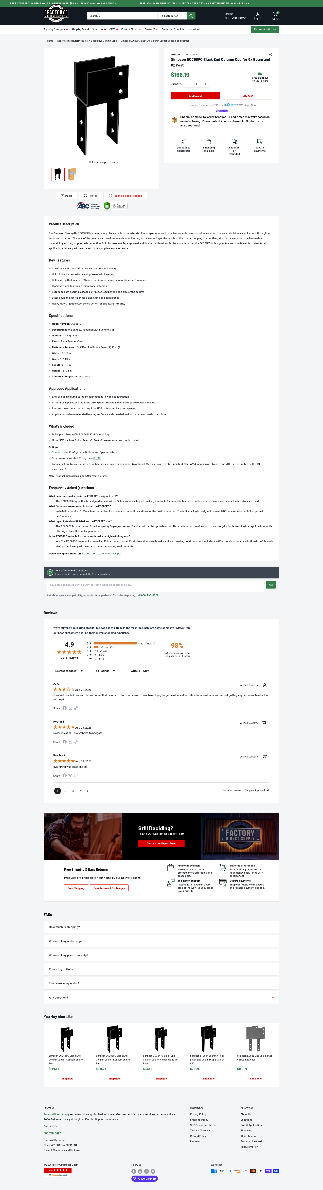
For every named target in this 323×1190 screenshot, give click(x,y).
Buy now (248, 95)
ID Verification (249, 1135)
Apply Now (250, 104)
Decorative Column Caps (104, 41)
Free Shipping (76, 888)
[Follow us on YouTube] (153, 1171)
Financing (246, 1130)
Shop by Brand (80, 29)
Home (50, 41)
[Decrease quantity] (187, 83)
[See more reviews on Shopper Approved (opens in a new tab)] (76, 708)
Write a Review (140, 671)
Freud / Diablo (129, 29)
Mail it (68, 195)
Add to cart (195, 95)
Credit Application (251, 1125)
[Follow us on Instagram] (140, 1171)
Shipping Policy (199, 1119)
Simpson (97, 29)
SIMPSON (175, 54)
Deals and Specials (173, 29)
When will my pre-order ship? (68, 955)
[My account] (258, 14)
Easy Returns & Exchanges (109, 888)
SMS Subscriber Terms (203, 1125)
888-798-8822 (235, 16)
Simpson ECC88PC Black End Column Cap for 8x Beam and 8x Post (113, 1059)
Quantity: (176, 83)
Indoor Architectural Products (72, 41)
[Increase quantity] (205, 83)
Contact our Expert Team (161, 843)
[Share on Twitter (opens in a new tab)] (70, 708)
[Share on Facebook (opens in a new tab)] (65, 708)
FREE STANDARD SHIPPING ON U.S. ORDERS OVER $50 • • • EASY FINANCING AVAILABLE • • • (194, 3)
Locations (194, 29)
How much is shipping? (64, 927)
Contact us (58, 452)
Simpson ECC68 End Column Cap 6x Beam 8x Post (255, 1057)
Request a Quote (265, 29)
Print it (93, 195)
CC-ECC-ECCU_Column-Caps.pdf (101, 553)
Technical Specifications (127, 195)
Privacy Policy (198, 1114)
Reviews (195, 1141)
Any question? (58, 997)
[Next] (279, 1055)
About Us (246, 1114)
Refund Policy (198, 1135)
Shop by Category (54, 29)
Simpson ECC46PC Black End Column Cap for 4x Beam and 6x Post (66, 1059)
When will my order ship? (65, 941)
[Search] (191, 15)
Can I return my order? (64, 983)
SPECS (97, 458)
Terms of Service (200, 1130)
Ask (271, 584)
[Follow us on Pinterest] (146, 1171)
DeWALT (150, 29)
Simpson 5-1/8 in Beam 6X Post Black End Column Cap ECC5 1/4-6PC (208, 1059)
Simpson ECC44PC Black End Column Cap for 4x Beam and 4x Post (160, 1059)
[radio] (123, 643)
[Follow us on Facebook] (133, 1171)
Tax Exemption (249, 1146)
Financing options (61, 969)
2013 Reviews (73, 657)
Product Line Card (251, 1141)
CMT (112, 29)
